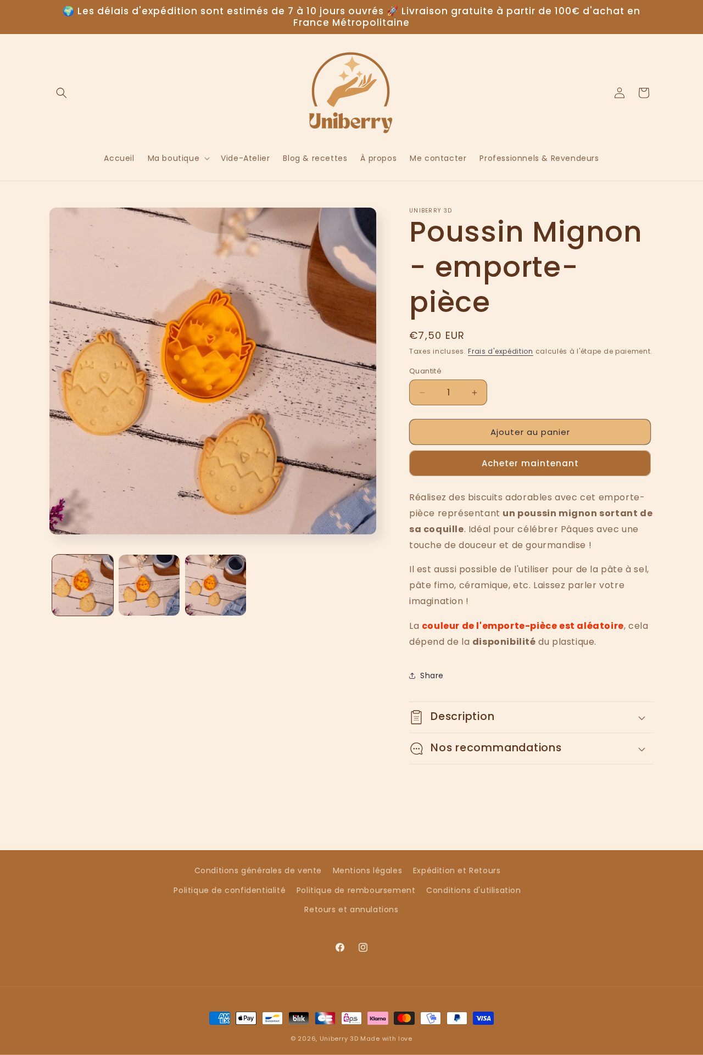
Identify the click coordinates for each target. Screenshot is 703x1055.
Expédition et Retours (457, 870)
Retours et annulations (351, 909)
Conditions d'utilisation (473, 890)
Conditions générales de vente (258, 870)
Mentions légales (368, 870)
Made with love (386, 1038)
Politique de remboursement (356, 890)
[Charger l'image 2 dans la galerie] (149, 585)
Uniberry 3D (339, 1038)
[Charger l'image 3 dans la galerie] (215, 585)
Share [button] (432, 675)
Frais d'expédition (500, 351)
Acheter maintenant (530, 463)
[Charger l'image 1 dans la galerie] (82, 585)
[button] (61, 93)
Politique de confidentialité (230, 890)
